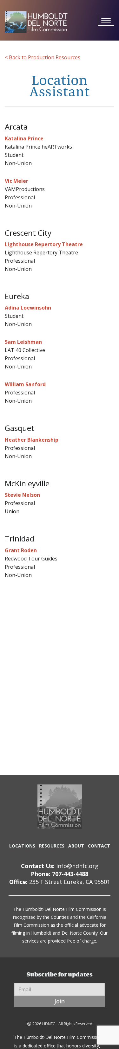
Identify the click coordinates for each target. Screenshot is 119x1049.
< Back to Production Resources (42, 57)
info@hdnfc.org (77, 866)
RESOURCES (51, 846)
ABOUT (76, 846)
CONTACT (99, 846)
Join (59, 1001)
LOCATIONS (22, 846)
